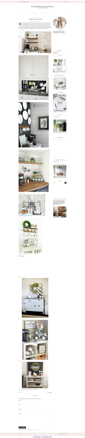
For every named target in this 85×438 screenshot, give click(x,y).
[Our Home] (59, 148)
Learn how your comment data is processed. (38, 429)
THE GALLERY (52, 13)
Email (20, 404)
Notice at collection (37, 436)
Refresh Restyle (22, 193)
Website (20, 409)
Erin (20, 392)
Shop (41, 13)
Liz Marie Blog (22, 277)
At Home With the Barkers (24, 148)
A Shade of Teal (23, 318)
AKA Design (22, 30)
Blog (32, 13)
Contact (20, 1)
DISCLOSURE (24, 1)
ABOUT (28, 1)
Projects (45, 13)
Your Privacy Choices (45, 436)
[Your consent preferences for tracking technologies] (83, 436)
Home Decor (35, 17)
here (59, 32)
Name (20, 400)
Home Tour (36, 13)
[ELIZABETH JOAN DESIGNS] (42, 7)
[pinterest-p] (21, 434)
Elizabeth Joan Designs (24, 254)
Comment (20, 413)
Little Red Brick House (24, 217)
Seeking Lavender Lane (24, 101)
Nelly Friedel (22, 360)
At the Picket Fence (23, 54)
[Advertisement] (59, 41)
